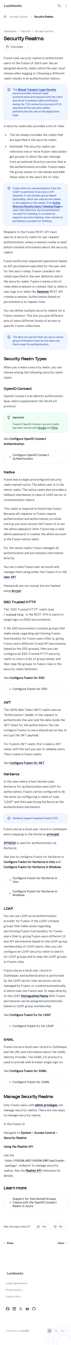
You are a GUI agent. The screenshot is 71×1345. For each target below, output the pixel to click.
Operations (10, 31)
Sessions (43, 291)
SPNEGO (10, 843)
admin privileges (46, 1105)
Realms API (34, 1170)
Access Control (44, 31)
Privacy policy (14, 1289)
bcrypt (16, 591)
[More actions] (66, 5)
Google (42, 427)
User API (10, 577)
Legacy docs (13, 1296)
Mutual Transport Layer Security (37, 89)
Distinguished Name (34, 996)
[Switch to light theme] (56, 1330)
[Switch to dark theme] (62, 1330)
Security (26, 31)
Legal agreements (16, 1283)
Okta (55, 427)
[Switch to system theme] (49, 1330)
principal (53, 834)
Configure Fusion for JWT (27, 763)
